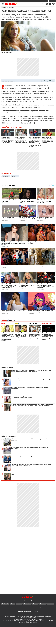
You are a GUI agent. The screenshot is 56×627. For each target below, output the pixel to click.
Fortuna (35, 604)
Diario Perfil (5, 604)
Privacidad (40, 608)
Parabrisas (50, 604)
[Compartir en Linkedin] (50, 81)
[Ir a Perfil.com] (51, 1)
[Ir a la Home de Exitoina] (11, 4)
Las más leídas (7, 368)
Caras (12, 604)
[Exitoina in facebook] (50, 4)
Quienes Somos (20, 608)
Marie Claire (27, 604)
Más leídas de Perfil (9, 436)
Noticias (19, 604)
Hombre (42, 604)
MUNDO (3, 7)
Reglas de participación (24, 611)
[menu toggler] (2, 4)
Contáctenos (30, 608)
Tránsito (36, 611)
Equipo (47, 608)
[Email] (53, 81)
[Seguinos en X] (53, 4)
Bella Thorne (6, 176)
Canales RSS (10, 608)
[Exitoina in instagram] (47, 4)
